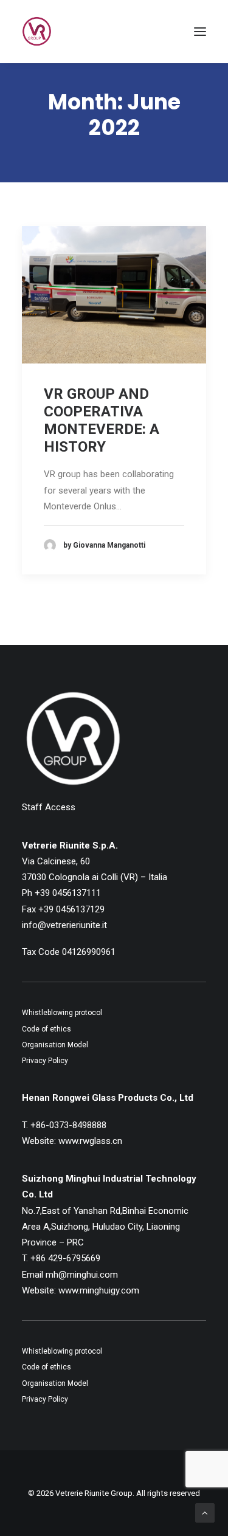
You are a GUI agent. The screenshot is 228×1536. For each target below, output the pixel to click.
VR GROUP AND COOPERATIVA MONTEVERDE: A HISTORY (101, 420)
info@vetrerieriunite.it (64, 925)
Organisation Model (55, 1045)
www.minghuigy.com (98, 1290)
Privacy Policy (45, 1060)
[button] (200, 31)
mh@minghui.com (82, 1274)
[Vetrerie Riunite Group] (37, 31)
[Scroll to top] (205, 1512)
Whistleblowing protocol (62, 1012)
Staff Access (48, 807)
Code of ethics (46, 1029)
